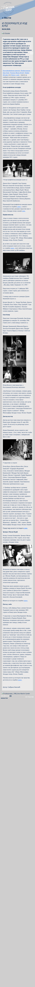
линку (19, 206)
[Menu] (31, 54)
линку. (26, 600)
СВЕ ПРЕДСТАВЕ (29, 697)
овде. (23, 211)
